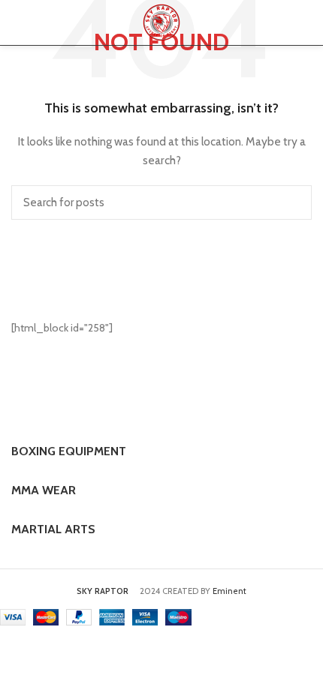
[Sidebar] (19, 659)
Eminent (229, 591)
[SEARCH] (291, 202)
